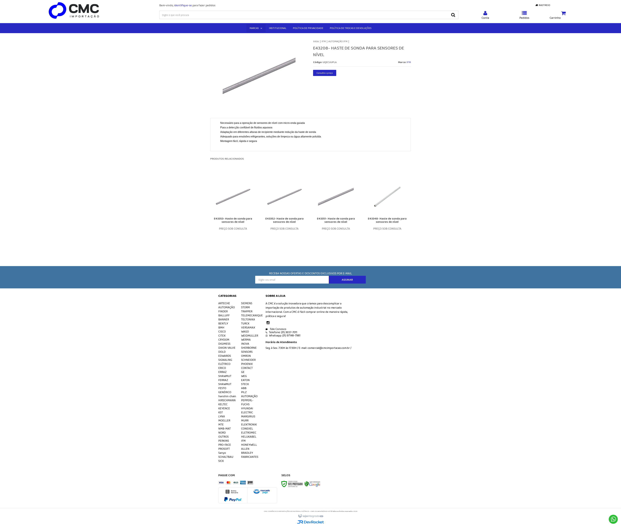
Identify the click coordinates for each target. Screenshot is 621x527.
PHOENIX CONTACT (247, 366)
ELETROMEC (248, 432)
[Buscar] (453, 15)
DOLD (222, 352)
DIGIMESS (224, 344)
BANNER (223, 319)
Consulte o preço (324, 73)
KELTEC (223, 404)
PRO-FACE (224, 445)
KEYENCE (224, 408)
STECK (245, 384)
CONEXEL (247, 428)
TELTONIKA (248, 319)
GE (243, 372)
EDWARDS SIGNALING (225, 358)
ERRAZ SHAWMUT (224, 374)
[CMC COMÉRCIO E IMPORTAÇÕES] (74, 11)
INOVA (245, 344)
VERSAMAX (248, 327)
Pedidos (524, 18)
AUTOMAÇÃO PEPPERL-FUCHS (249, 400)
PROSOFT (224, 449)
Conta (485, 18)
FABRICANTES (249, 457)
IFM (323, 41)
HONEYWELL (249, 445)
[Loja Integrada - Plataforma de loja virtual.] (310, 516)
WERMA (246, 340)
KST (220, 412)
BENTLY (223, 323)
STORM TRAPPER (246, 309)
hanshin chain (227, 396)
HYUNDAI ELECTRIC (247, 410)
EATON (245, 380)
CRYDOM (223, 340)
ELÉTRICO (224, 364)
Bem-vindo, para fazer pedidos (187, 5)
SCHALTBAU (225, 457)
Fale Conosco (277, 329)
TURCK (245, 323)
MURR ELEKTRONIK (249, 422)
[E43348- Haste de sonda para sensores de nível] (387, 213)
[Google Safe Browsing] (312, 484)
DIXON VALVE (226, 348)
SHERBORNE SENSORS (249, 350)
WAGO (245, 331)
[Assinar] (347, 280)
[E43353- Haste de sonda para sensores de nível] (233, 213)
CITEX (222, 335)
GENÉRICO (224, 392)
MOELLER (224, 420)
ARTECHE (224, 303)
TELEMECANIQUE (252, 315)
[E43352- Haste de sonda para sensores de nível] (284, 213)
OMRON (246, 356)
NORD (222, 432)
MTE (221, 424)
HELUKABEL (248, 437)
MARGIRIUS (248, 416)
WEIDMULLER (249, 335)
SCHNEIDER (248, 360)
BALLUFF (224, 315)
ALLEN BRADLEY (247, 451)
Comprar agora (235, 232)
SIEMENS (246, 303)
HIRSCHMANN (227, 400)
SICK (221, 461)
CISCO (222, 331)
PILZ (244, 392)
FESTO (222, 388)
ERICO (222, 368)
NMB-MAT (224, 428)
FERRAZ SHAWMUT (224, 382)
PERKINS (223, 441)
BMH (221, 327)
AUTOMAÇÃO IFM (337, 41)
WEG (244, 376)
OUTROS (223, 437)
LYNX (221, 416)
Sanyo (222, 453)
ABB (243, 388)
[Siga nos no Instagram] (269, 323)
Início (316, 41)
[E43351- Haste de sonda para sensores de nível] (336, 213)
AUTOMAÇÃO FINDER (226, 309)
